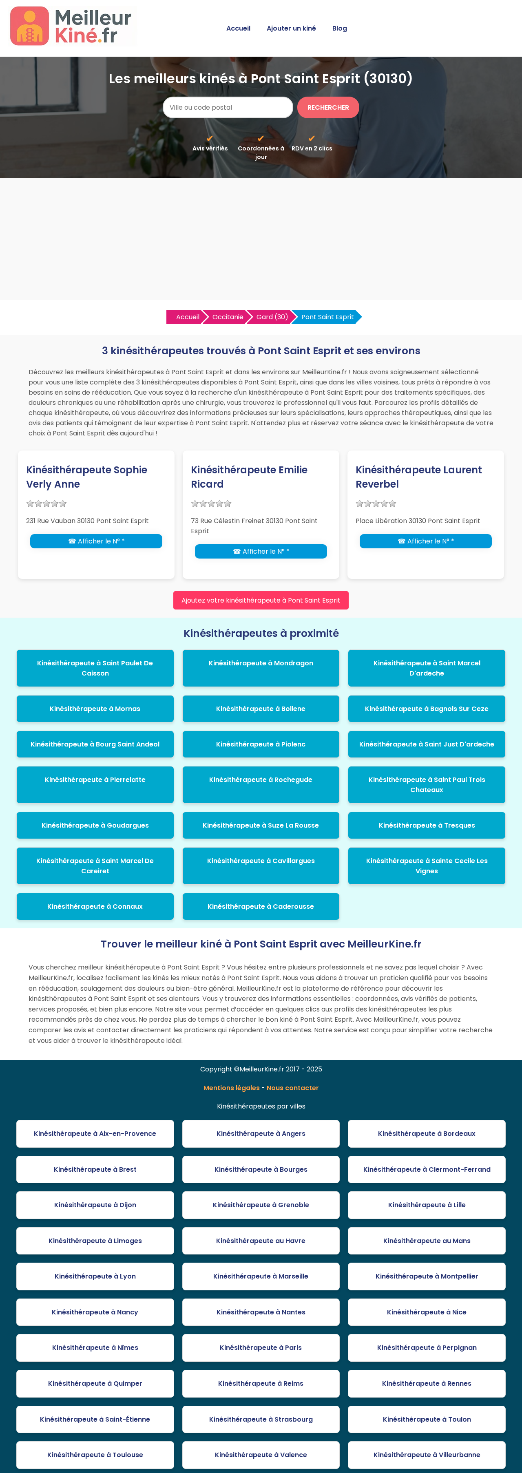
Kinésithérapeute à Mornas (95, 708)
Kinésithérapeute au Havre (260, 1241)
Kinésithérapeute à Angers (261, 1133)
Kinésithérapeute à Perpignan (427, 1347)
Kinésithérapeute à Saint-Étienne (95, 1419)
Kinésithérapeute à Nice (427, 1312)
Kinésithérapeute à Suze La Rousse (261, 825)
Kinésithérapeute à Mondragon (261, 663)
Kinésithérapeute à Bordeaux (427, 1133)
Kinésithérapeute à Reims (260, 1383)
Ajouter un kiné (291, 28)
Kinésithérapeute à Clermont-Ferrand (427, 1169)
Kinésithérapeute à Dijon (95, 1205)
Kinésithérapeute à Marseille (260, 1276)
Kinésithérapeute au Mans (427, 1241)
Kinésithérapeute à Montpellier (427, 1276)
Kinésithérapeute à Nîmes (95, 1347)
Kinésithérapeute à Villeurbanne (427, 1455)
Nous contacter (293, 1088)
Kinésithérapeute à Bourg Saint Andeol (95, 744)
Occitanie (227, 317)
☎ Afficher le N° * (96, 541)
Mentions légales (231, 1088)
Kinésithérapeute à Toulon (427, 1419)
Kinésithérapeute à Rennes (426, 1383)
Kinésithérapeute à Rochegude (260, 779)
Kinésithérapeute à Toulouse (95, 1455)
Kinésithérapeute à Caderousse (261, 906)
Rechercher (328, 107)
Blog (339, 28)
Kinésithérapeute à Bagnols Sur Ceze (427, 708)
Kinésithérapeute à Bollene (260, 708)
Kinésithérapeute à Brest (95, 1169)
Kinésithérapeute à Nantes (261, 1312)
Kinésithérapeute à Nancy (95, 1312)
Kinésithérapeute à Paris (261, 1347)
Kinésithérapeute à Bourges (261, 1169)
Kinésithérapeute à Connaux (95, 906)
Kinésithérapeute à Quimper (95, 1383)
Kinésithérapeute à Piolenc (260, 744)
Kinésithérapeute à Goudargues (95, 825)
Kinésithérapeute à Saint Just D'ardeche (426, 744)
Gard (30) (272, 317)
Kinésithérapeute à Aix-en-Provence (95, 1133)
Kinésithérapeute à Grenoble (261, 1205)
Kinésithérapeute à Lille (427, 1205)
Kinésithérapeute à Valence (261, 1455)
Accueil (238, 28)
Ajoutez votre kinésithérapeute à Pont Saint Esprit (261, 600)
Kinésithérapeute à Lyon (95, 1276)
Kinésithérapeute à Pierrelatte (95, 779)
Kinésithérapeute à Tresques (427, 825)
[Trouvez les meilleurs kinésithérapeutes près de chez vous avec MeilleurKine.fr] (74, 43)
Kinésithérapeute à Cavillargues (261, 861)
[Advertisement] (261, 239)
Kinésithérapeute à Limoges (95, 1241)
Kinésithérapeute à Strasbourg (261, 1419)
